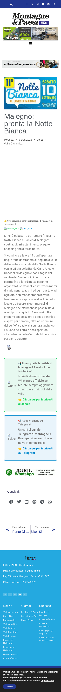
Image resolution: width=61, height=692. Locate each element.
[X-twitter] (32, 4)
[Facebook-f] (27, 4)
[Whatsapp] (54, 4)
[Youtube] (43, 4)
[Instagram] (37, 4)
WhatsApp (12, 228)
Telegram (27, 228)
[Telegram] (48, 4)
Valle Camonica (13, 143)
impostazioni (47, 680)
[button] (11, 4)
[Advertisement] (30, 184)
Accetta (9, 686)
